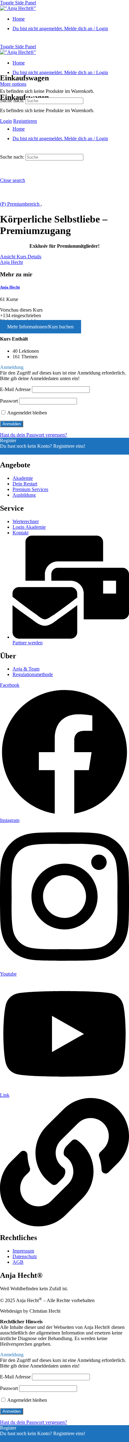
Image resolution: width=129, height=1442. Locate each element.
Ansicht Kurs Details (20, 256)
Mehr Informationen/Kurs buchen (40, 326)
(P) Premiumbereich (20, 204)
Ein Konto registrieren (22, 451)
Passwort (9, 400)
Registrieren (25, 121)
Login (6, 121)
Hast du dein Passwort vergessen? (33, 434)
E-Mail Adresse (15, 389)
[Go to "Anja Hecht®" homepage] (18, 8)
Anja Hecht (10, 287)
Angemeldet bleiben (26, 412)
